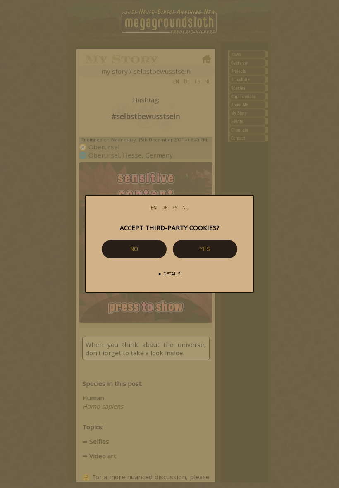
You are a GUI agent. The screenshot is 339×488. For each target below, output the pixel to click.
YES (204, 249)
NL (185, 208)
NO (134, 249)
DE (164, 208)
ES (174, 208)
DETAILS (171, 274)
